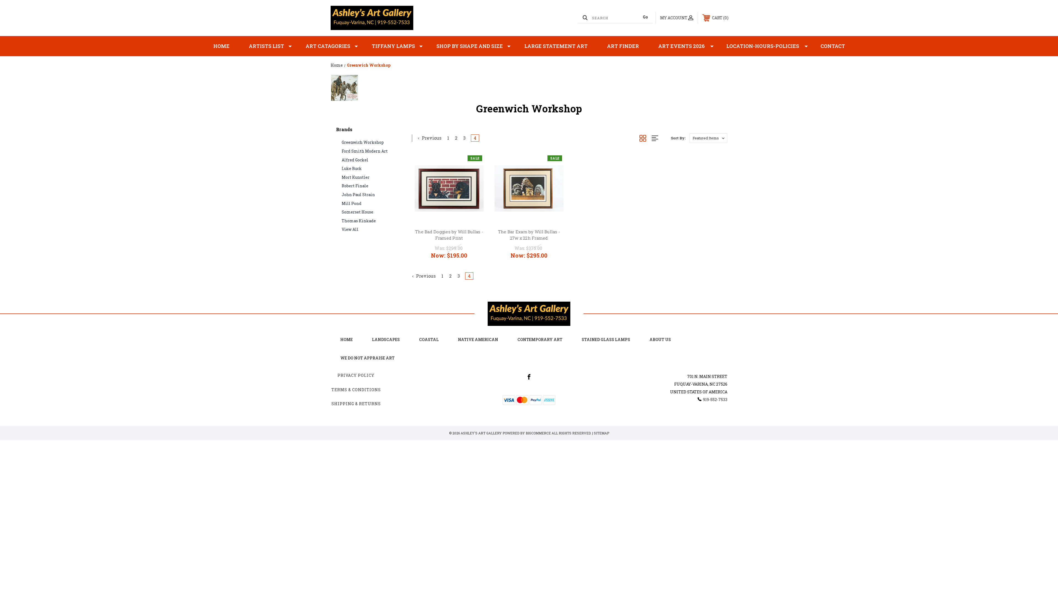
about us (660, 339)
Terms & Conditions (356, 389)
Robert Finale (355, 185)
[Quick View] (475, 162)
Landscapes (386, 339)
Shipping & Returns (356, 403)
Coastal (429, 339)
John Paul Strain (358, 194)
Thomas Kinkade (359, 220)
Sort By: (678, 138)
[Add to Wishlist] (475, 176)
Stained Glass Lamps (606, 339)
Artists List (266, 46)
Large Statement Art (556, 46)
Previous (431, 138)
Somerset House (357, 212)
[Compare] (475, 190)
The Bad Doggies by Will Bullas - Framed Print (449, 235)
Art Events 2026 (681, 46)
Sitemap (601, 433)
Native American (478, 339)
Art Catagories (328, 46)
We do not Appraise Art (367, 358)
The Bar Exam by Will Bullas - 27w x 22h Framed (529, 235)
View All (350, 229)
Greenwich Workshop (363, 142)
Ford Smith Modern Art (365, 151)
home (346, 339)
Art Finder (623, 46)
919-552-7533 (715, 399)
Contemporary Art (539, 339)
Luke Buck (352, 168)
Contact (833, 46)
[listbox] (708, 138)
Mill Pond (351, 203)
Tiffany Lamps (393, 46)
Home (221, 46)
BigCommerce (538, 433)
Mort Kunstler (355, 177)
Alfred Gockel (355, 160)
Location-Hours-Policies (762, 46)
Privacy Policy (356, 375)
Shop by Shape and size (469, 46)
